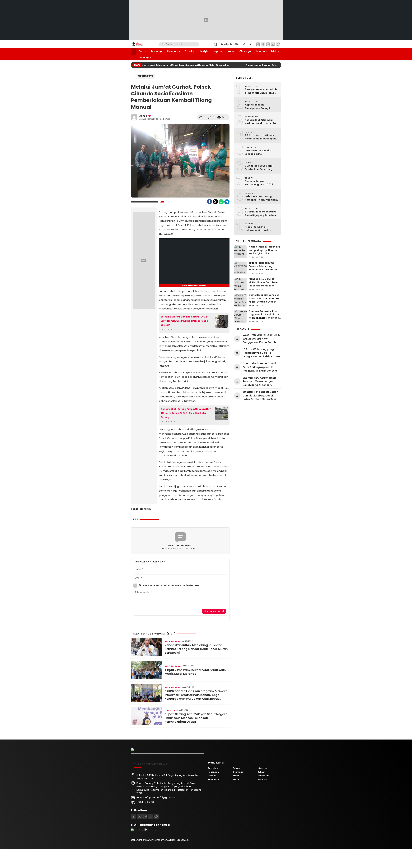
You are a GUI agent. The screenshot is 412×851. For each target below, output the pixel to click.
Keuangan (145, 57)
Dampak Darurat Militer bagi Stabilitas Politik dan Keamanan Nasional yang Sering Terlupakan (264, 316)
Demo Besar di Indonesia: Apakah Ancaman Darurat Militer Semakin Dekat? (264, 298)
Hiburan (260, 51)
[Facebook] (258, 44)
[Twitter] (263, 44)
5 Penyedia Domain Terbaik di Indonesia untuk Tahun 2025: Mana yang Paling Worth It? (261, 91)
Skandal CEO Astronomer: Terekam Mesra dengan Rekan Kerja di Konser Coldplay (259, 381)
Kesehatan (173, 51)
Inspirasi (218, 51)
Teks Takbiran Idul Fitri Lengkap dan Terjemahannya (258, 152)
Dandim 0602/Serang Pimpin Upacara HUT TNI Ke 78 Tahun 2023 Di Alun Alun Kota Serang (186, 413)
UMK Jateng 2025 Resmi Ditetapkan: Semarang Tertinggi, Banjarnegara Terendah (259, 167)
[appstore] (137, 830)
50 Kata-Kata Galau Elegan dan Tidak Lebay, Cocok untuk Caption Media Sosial (260, 395)
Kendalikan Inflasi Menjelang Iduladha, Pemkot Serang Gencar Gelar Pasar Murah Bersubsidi (196, 648)
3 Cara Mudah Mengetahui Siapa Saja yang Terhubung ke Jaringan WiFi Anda (261, 213)
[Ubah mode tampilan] (243, 44)
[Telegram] (278, 44)
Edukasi (275, 51)
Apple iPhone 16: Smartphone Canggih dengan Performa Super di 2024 (260, 106)
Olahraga (245, 51)
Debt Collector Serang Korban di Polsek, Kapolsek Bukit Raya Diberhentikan (261, 198)
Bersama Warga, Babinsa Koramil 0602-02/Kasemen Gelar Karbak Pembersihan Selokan (184, 320)
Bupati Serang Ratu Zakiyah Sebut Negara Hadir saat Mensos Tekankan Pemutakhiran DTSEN (196, 717)
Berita (142, 51)
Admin (143, 115)
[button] (216, 44)
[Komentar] (210, 117)
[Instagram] (268, 44)
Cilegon (170, 710)
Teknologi (156, 51)
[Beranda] (133, 51)
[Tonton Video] (250, 44)
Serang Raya (145, 76)
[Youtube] (150, 816)
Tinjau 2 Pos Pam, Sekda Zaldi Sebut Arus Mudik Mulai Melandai (195, 672)
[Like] (200, 117)
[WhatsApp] (221, 201)
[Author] (134, 117)
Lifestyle (203, 51)
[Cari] (162, 44)
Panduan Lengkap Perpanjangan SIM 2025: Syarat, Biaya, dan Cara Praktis (259, 182)
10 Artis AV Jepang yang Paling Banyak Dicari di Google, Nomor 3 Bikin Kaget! (261, 353)
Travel (188, 51)
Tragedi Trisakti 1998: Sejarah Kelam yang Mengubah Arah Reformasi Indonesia (264, 268)
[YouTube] (273, 44)
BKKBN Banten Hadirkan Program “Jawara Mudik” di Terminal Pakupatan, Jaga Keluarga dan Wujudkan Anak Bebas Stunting (196, 694)
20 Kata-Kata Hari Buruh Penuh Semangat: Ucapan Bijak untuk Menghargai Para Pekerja (260, 137)
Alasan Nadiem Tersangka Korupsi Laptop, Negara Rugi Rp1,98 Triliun (264, 250)
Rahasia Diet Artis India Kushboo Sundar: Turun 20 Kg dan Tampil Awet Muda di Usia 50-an (261, 121)
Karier (231, 51)
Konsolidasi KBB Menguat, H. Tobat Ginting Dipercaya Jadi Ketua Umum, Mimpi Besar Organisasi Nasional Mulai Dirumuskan (151, 65)
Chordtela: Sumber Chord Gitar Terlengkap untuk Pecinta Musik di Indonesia (260, 367)
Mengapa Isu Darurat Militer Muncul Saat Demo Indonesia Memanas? (264, 282)
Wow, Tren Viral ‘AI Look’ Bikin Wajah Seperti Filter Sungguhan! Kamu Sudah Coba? (261, 338)
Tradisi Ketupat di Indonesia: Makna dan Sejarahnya (258, 228)
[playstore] (151, 830)
